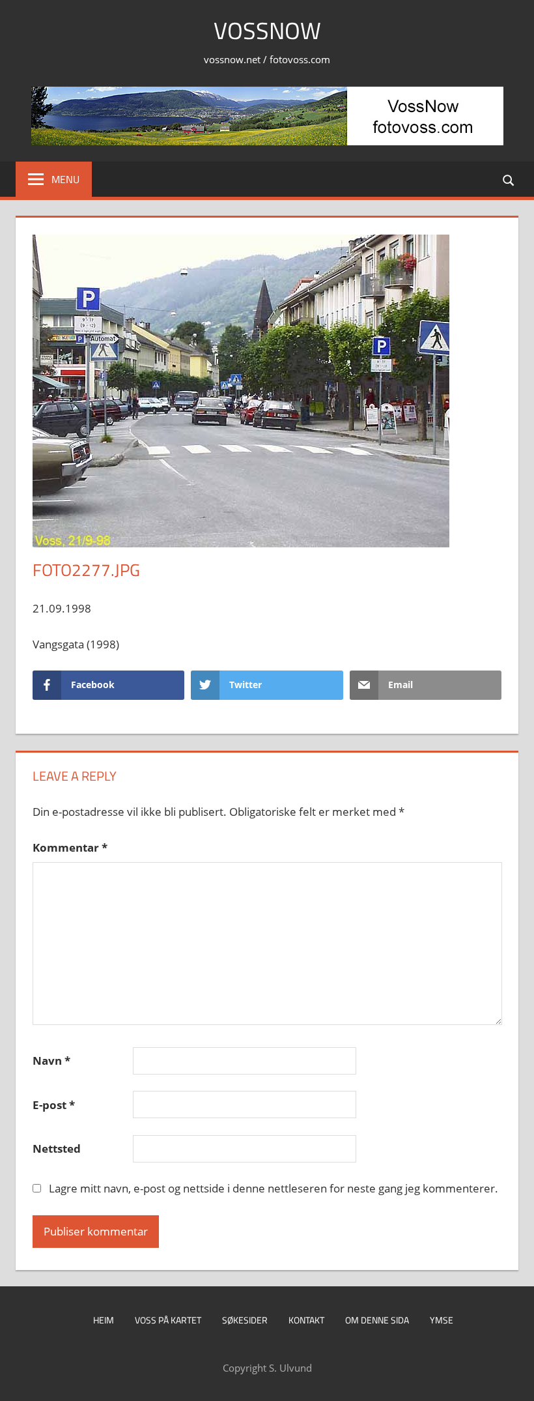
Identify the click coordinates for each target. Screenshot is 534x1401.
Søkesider (245, 1320)
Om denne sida (377, 1320)
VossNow (267, 30)
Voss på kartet (168, 1320)
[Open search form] (509, 179)
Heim (103, 1320)
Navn (51, 1060)
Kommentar (70, 847)
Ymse (441, 1320)
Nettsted (57, 1148)
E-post (54, 1104)
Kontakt (306, 1320)
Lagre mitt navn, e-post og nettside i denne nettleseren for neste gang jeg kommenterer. (273, 1188)
